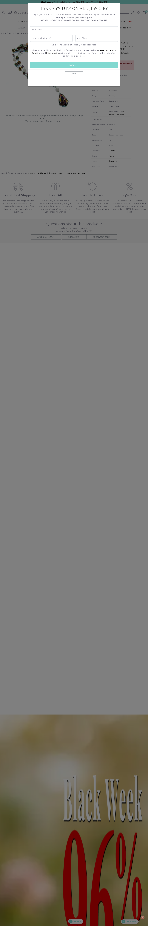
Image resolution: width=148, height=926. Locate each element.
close (74, 74)
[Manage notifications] (142, 917)
